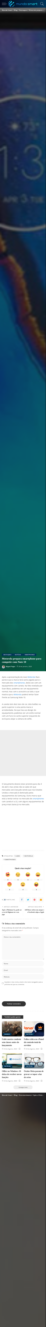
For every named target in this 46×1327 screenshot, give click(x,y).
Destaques (7, 655)
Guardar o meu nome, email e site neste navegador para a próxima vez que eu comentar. (23, 983)
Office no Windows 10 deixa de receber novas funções (12, 1074)
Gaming (7, 1034)
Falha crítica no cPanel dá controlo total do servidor (34, 1042)
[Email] (40, 899)
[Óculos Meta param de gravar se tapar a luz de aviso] (34, 1060)
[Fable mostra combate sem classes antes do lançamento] (12, 1028)
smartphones (19, 683)
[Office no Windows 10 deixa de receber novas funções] (12, 1060)
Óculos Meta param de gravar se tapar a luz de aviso (34, 1074)
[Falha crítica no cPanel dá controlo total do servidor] (34, 1028)
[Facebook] (21, 899)
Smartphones (30, 655)
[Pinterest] (34, 899)
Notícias (18, 655)
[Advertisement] (23, 753)
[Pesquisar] (41, 4)
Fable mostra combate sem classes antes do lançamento (11, 1042)
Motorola (31, 677)
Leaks (18, 856)
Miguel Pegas (10, 666)
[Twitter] (28, 899)
